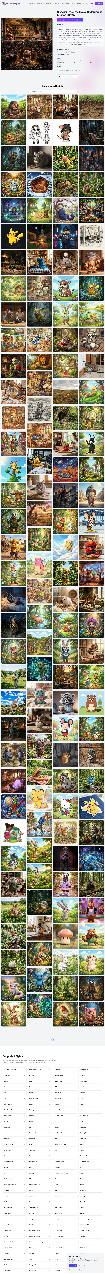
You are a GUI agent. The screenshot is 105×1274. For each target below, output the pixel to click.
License (59, 70)
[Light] (87, 4)
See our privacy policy (75, 1269)
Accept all (73, 1266)
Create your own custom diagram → (70, 20)
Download (74, 76)
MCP (73, 3)
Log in (91, 3)
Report (73, 52)
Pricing (79, 3)
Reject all (82, 1266)
